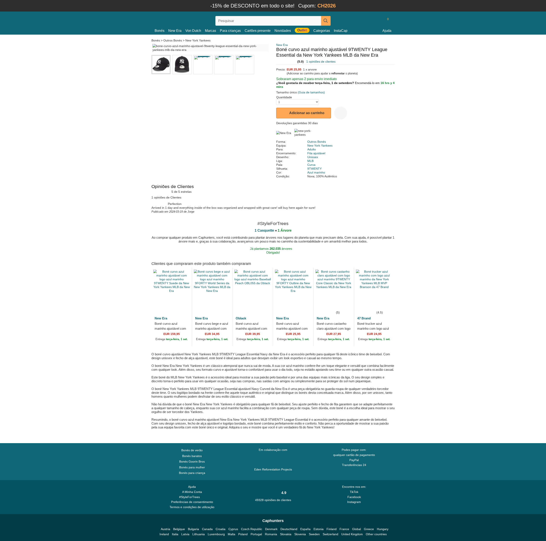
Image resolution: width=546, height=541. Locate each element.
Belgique (179, 529)
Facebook (354, 497)
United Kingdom (352, 534)
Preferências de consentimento (192, 502)
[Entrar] (370, 21)
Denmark (271, 529)
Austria (165, 529)
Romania (271, 534)
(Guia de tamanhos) (311, 92)
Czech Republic (251, 529)
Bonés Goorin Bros (192, 461)
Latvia (185, 534)
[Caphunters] (192, 20)
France (344, 529)
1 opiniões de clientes (320, 61)
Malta (231, 534)
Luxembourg (216, 534)
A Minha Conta (192, 492)
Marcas (210, 30)
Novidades (282, 30)
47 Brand (364, 318)
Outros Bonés (172, 40)
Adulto (311, 149)
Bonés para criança (192, 473)
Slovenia (300, 534)
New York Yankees (198, 40)
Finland (332, 529)
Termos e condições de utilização (192, 507)
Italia (175, 534)
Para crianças (230, 30)
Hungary (382, 529)
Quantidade (284, 97)
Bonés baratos (192, 456)
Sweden (314, 534)
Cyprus (233, 529)
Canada (207, 529)
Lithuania (198, 534)
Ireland (164, 534)
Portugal (256, 534)
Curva (311, 164)
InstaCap (340, 30)
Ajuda (386, 30)
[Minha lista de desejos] (378, 21)
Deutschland (288, 529)
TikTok (354, 492)
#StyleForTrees (190, 497)
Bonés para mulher (192, 467)
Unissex (312, 157)
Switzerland (330, 534)
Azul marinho (316, 172)
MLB (310, 161)
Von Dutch (193, 30)
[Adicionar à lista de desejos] (340, 113)
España (305, 529)
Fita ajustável (316, 153)
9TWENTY (314, 168)
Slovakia (285, 534)
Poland (243, 534)
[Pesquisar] (326, 21)
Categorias (321, 30)
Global (356, 529)
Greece (369, 529)
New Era (175, 30)
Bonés (159, 30)
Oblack (241, 318)
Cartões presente (258, 30)
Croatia (220, 529)
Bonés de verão (192, 450)
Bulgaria (193, 529)
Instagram (354, 502)
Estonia (319, 529)
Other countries (376, 534)
